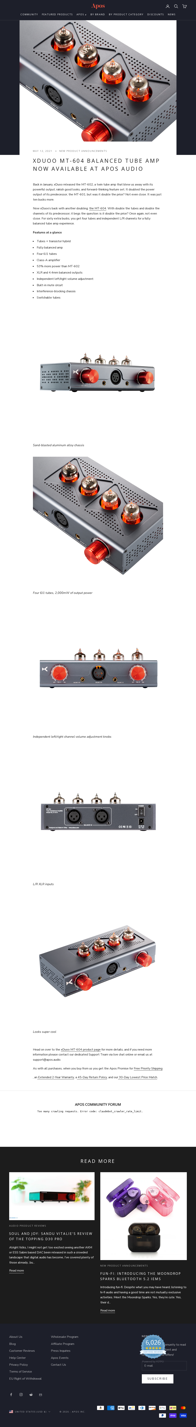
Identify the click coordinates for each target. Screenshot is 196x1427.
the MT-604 (97, 208)
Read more (16, 1270)
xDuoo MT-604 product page (81, 1049)
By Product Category (126, 14)
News (172, 14)
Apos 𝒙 (82, 14)
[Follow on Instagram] (21, 1394)
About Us (15, 1337)
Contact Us (58, 1365)
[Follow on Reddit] (31, 1394)
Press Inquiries (60, 1351)
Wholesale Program (64, 1337)
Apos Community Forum (98, 1104)
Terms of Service (20, 1372)
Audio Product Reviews (27, 1225)
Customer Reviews (22, 1351)
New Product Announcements (83, 151)
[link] (153, 1349)
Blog (12, 1344)
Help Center (17, 1358)
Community (29, 14)
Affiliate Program (62, 1344)
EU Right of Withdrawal (25, 1379)
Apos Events (60, 1358)
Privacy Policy (18, 1365)
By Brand (98, 14)
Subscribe (157, 1379)
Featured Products (57, 14)
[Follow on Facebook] (11, 1394)
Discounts (155, 14)
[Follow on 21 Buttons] (41, 1394)
